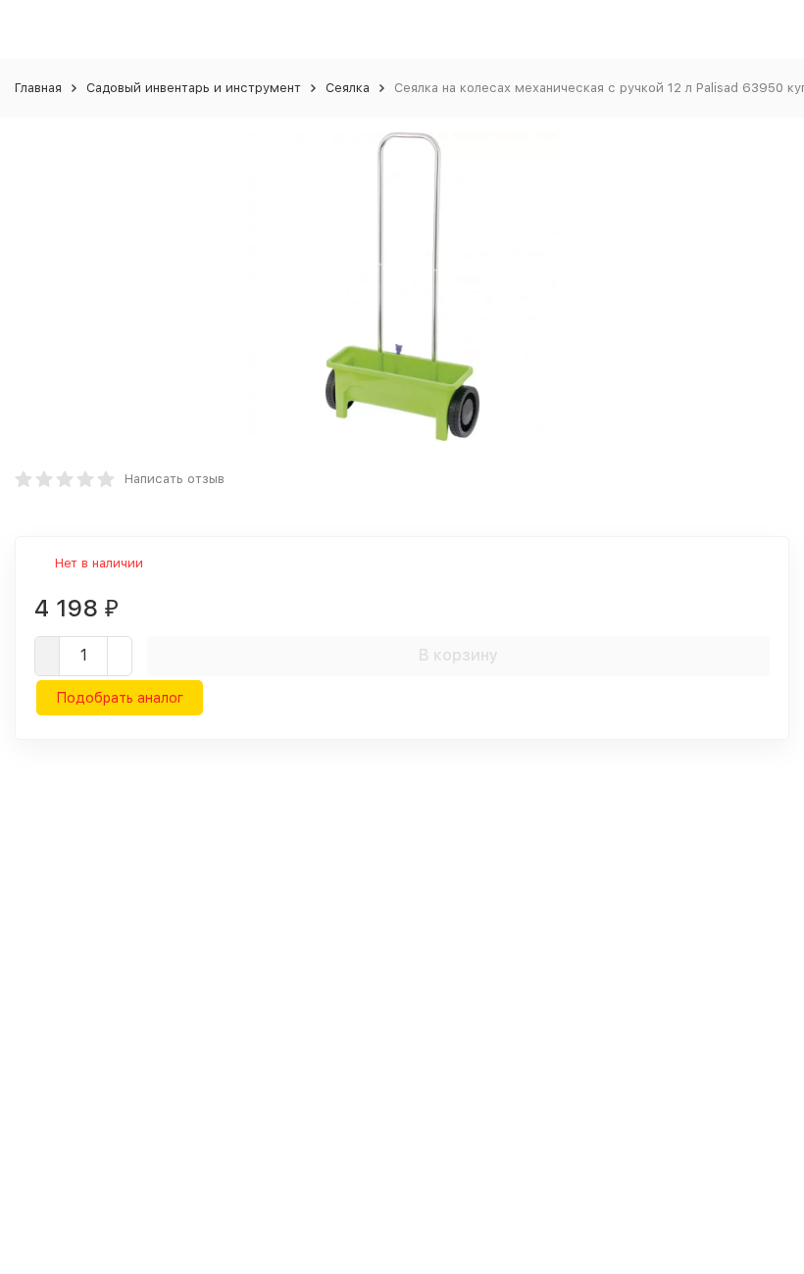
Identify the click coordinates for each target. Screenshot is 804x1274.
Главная (38, 87)
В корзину (458, 655)
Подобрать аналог (119, 698)
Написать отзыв (175, 478)
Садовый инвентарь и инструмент (193, 87)
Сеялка (348, 87)
